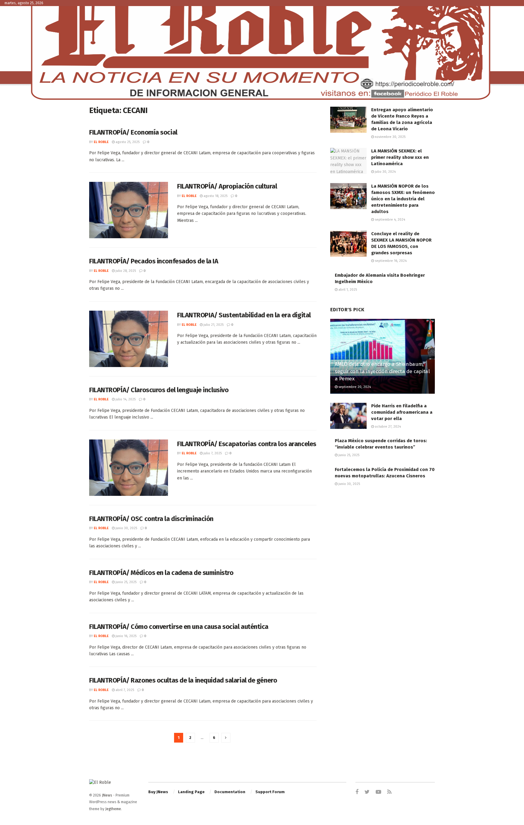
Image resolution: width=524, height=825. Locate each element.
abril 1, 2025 (347, 290)
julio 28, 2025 (125, 271)
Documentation (229, 792)
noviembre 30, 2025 (389, 137)
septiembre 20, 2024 (354, 387)
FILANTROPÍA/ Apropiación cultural (227, 186)
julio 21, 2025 (213, 325)
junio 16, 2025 (125, 636)
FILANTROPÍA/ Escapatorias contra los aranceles (246, 444)
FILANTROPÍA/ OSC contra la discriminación (151, 519)
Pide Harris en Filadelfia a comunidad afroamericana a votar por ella (401, 412)
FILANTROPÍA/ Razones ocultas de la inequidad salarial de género (183, 680)
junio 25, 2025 (125, 582)
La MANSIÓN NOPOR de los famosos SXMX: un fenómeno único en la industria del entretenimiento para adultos (403, 198)
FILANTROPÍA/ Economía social (133, 132)
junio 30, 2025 (126, 528)
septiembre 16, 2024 (390, 261)
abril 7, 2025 (124, 690)
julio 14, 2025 (125, 399)
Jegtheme (113, 809)
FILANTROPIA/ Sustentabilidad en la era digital (244, 315)
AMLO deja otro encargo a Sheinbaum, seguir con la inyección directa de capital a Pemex (382, 371)
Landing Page (191, 792)
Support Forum (270, 792)
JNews (107, 795)
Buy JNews (158, 792)
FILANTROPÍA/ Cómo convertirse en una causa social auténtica (178, 627)
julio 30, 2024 (385, 172)
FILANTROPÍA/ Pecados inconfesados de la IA (153, 261)
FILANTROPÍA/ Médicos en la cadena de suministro (161, 573)
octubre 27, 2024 (387, 427)
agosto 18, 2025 (215, 196)
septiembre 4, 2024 (389, 220)
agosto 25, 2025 (127, 142)
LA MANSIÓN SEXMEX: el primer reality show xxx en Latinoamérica (400, 157)
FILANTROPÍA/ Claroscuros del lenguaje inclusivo (158, 390)
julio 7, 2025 (212, 453)
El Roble (101, 142)
